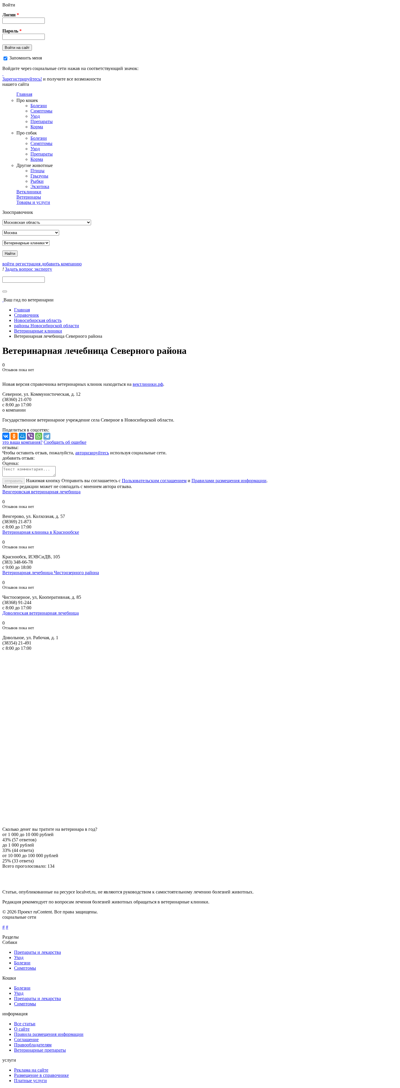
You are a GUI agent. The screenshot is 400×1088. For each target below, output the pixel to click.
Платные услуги (30, 1080)
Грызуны (39, 175)
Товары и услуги (33, 202)
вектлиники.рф (148, 384)
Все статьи (24, 1023)
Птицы (37, 170)
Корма (36, 126)
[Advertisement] (178, 739)
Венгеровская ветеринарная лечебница (41, 491)
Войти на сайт (17, 47)
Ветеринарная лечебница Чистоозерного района (50, 572)
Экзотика (39, 186)
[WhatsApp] (38, 436)
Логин (10, 14)
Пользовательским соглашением (154, 480)
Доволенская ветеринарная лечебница (40, 612)
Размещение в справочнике (41, 1075)
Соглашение (26, 1039)
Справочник (26, 315)
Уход (35, 116)
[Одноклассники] (14, 436)
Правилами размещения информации (229, 480)
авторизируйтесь (92, 452)
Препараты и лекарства (37, 952)
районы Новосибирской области (46, 325)
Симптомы (41, 110)
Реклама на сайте (31, 1069)
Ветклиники (28, 191)
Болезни (38, 105)
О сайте (22, 1028)
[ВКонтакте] (5, 436)
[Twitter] (3, 73)
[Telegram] (46, 436)
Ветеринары (28, 197)
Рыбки (37, 181)
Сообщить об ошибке (65, 442)
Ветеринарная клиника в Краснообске (40, 532)
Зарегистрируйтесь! (22, 78)
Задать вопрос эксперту (28, 269)
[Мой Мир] (22, 436)
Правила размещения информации (48, 1034)
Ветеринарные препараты (40, 1050)
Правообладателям (33, 1044)
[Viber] (30, 436)
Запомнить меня (25, 57)
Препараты (41, 121)
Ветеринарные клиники (38, 330)
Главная (24, 94)
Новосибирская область (37, 320)
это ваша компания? (22, 442)
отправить (14, 481)
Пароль (12, 30)
